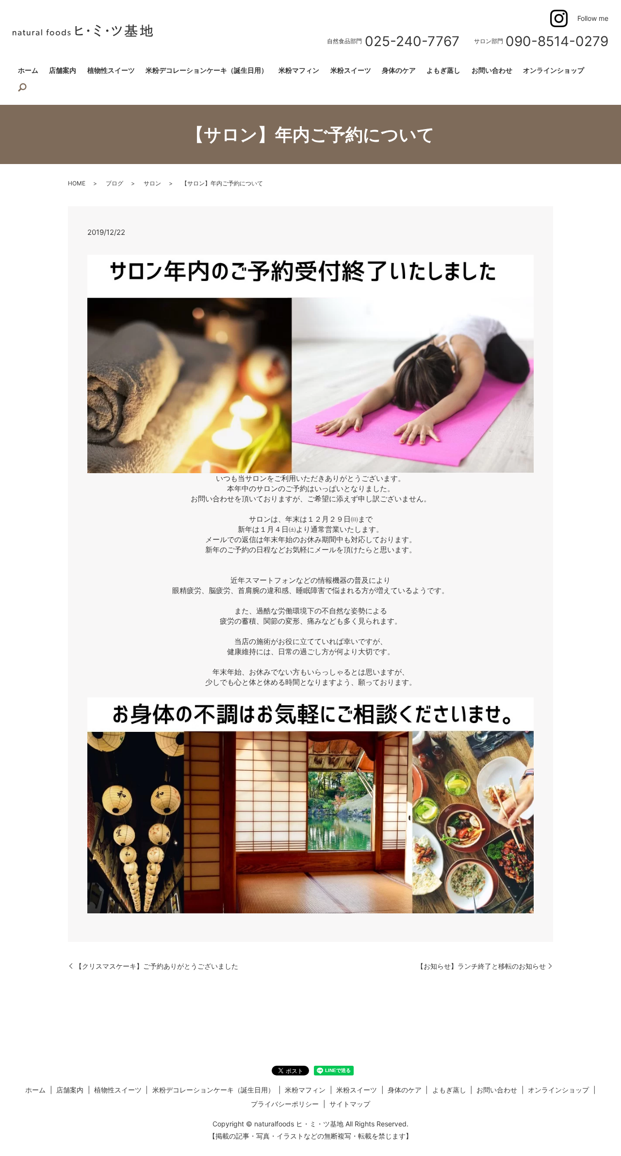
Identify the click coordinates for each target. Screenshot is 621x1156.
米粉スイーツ (350, 70)
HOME (76, 183)
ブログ (114, 183)
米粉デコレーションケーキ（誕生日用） (207, 70)
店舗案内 (62, 70)
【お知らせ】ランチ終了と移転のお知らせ (481, 966)
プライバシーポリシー (285, 1104)
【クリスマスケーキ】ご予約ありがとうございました (156, 966)
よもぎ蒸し (443, 70)
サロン (152, 183)
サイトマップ (349, 1104)
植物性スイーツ (111, 70)
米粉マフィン (298, 70)
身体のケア (399, 70)
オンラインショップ (553, 70)
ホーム (28, 70)
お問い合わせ (492, 70)
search (22, 88)
